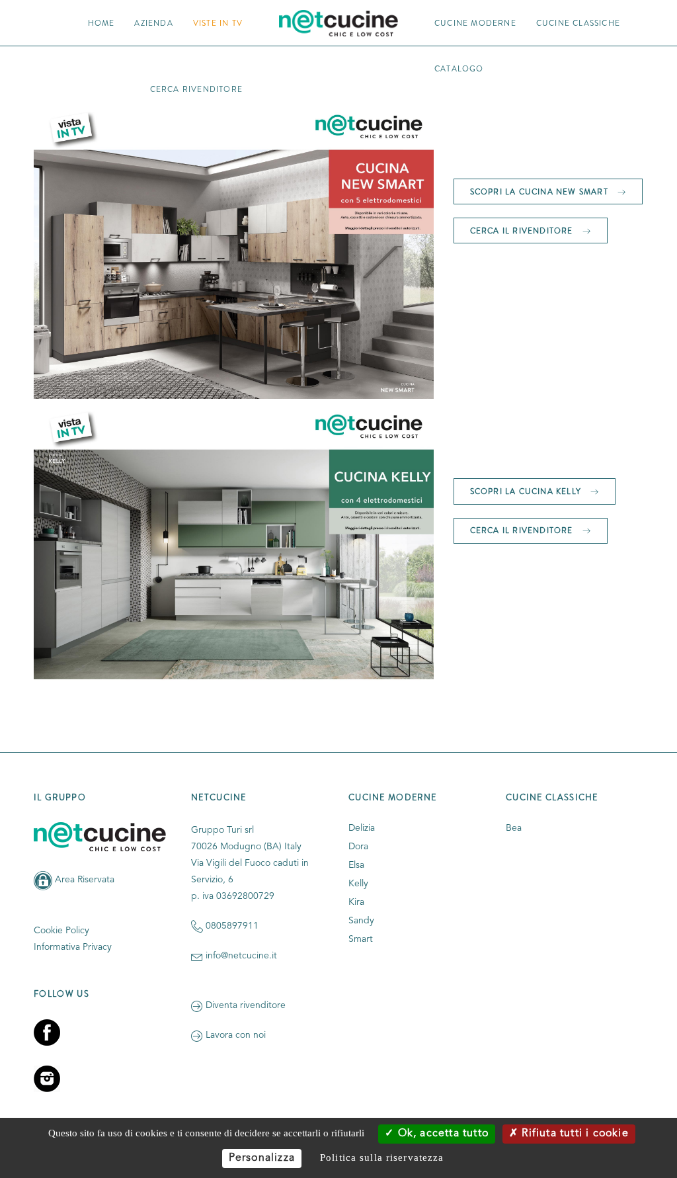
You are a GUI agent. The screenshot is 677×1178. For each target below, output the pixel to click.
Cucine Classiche (578, 22)
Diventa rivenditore (246, 1005)
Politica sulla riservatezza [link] (382, 1157)
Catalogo (459, 68)
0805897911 (232, 926)
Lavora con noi (236, 1035)
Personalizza (262, 1158)
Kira (356, 902)
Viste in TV (218, 22)
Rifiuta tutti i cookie (573, 1133)
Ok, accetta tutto (441, 1133)
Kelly (358, 883)
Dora (358, 846)
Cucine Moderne (475, 22)
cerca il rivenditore (523, 230)
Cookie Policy (61, 930)
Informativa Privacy (73, 947)
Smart (360, 939)
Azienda (153, 22)
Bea (514, 828)
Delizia (361, 828)
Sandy (361, 920)
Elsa (356, 865)
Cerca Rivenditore (196, 89)
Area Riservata (84, 879)
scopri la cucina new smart (540, 191)
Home (101, 22)
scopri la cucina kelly (527, 491)
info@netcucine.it (241, 955)
